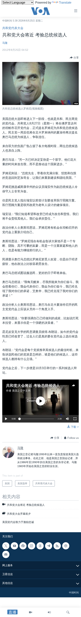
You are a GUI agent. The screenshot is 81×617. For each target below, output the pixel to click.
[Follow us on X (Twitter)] (5, 545)
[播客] (65, 545)
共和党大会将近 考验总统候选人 (33, 385)
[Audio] (49, 612)
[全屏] (75, 419)
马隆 (5, 42)
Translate (65, 2)
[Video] (30, 612)
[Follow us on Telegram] (48, 545)
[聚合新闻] (57, 545)
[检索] (68, 612)
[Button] (74, 57)
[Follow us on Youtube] (14, 545)
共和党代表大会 (12, 28)
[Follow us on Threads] (40, 545)
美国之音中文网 (21, 390)
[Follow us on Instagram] (31, 545)
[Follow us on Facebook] (23, 545)
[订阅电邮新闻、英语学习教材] (5, 554)
